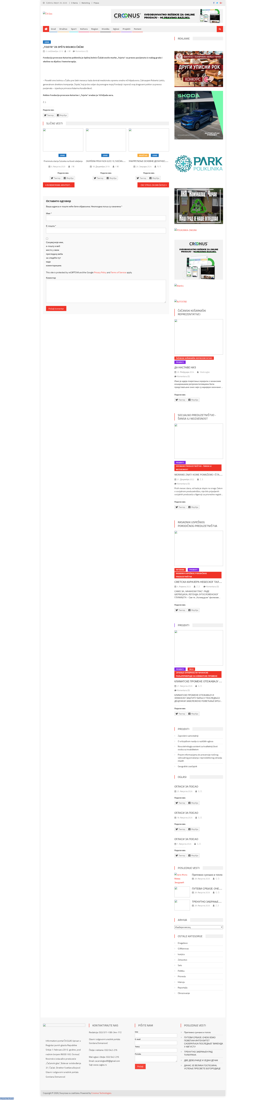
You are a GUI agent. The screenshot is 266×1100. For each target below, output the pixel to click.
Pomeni (137, 28)
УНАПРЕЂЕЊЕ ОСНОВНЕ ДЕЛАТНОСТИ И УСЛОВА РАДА (156, 161)
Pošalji (140, 1066)
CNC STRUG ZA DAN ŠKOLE (153, 185)
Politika (181, 970)
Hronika (105, 28)
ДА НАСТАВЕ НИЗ (185, 367)
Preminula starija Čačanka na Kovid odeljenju (63, 161)
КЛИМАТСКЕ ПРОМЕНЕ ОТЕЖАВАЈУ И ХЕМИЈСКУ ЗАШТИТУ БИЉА (215, 681)
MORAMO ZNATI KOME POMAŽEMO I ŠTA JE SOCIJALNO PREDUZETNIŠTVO (215, 474)
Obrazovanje (184, 993)
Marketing (86, 2)
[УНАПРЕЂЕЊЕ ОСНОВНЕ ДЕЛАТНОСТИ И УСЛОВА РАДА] (149, 139)
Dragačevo (183, 943)
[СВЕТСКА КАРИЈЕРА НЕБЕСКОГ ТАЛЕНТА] (198, 548)
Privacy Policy (100, 272)
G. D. (200, 686)
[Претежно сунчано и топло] (182, 878)
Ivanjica (181, 954)
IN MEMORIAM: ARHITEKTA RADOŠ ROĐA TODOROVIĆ (61, 185)
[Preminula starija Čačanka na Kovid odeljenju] (63, 139)
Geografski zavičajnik (187, 766)
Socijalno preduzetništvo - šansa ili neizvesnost (197, 417)
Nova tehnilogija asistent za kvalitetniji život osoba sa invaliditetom (198, 748)
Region (94, 28)
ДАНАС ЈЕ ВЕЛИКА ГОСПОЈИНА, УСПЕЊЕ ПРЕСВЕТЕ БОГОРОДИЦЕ (202, 1067)
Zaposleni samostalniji (188, 735)
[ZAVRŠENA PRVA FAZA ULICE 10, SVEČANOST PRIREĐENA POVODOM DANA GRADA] (106, 139)
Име (49, 213)
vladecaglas (205, 372)
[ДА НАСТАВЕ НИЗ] (198, 337)
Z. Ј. (201, 479)
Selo (191, 669)
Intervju (180, 569)
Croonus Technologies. (101, 1093)
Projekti (126, 28)
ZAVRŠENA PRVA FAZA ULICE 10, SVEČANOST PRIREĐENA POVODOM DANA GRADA (122, 161)
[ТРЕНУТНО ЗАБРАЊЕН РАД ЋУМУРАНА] (182, 905)
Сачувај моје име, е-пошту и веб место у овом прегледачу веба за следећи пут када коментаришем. (55, 254)
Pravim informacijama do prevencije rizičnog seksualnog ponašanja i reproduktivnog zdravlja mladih (200, 757)
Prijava (96, 2)
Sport (74, 28)
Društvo (63, 28)
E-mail (137, 1039)
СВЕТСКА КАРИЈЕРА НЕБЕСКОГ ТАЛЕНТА (200, 582)
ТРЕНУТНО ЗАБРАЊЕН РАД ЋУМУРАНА (216, 902)
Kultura (84, 28)
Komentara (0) (82, 51)
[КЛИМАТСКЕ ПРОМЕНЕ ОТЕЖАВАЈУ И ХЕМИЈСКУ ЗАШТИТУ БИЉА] (198, 648)
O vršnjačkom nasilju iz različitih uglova (195, 741)
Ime (136, 1032)
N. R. (159, 166)
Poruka (138, 1054)
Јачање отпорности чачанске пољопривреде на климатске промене (196, 674)
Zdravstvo (182, 959)
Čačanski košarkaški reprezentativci (192, 312)
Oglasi (116, 28)
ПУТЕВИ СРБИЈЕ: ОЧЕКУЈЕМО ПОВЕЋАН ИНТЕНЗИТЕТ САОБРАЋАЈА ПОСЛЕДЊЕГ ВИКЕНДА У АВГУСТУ (203, 1042)
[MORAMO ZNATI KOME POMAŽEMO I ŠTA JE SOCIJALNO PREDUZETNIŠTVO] (198, 441)
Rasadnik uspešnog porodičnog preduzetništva (197, 524)
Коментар (51, 277)
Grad (53, 28)
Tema (137, 1047)
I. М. (69, 51)
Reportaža (182, 987)
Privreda (182, 976)
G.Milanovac (183, 948)
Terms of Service (118, 272)
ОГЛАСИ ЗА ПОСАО (186, 786)
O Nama (74, 2)
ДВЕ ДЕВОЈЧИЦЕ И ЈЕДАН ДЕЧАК (201, 1060)
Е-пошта (51, 226)
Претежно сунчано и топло (207, 875)
